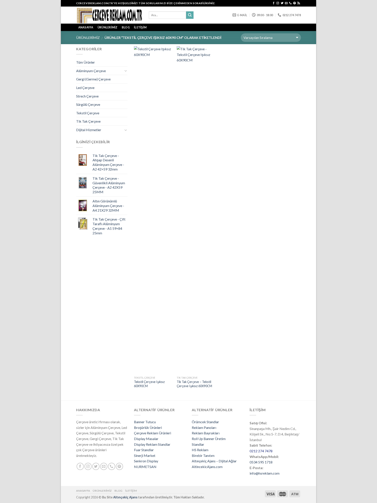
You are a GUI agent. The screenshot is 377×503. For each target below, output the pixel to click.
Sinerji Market (144, 455)
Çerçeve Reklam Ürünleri (152, 433)
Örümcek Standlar (205, 422)
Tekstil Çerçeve (87, 113)
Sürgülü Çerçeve (88, 104)
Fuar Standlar (144, 450)
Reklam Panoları (204, 427)
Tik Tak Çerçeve (88, 121)
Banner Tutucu (145, 422)
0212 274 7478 (261, 451)
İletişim (140, 27)
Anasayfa (83, 490)
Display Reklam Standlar (152, 444)
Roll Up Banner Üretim (209, 439)
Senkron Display (146, 461)
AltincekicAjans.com (207, 467)
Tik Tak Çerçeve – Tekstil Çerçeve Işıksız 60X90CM (194, 384)
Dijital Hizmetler (88, 130)
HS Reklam (200, 450)
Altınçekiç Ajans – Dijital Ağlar (214, 461)
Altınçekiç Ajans (125, 497)
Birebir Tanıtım (203, 455)
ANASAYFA (85, 27)
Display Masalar (146, 439)
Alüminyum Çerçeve (91, 71)
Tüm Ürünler (85, 62)
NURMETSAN (145, 467)
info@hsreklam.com (264, 473)
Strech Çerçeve (87, 96)
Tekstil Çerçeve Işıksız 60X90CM (149, 384)
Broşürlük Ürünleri (148, 427)
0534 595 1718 (261, 462)
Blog (126, 27)
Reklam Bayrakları (205, 433)
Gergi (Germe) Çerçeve (93, 79)
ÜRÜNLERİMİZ (108, 27)
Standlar (198, 444)
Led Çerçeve (85, 87)
